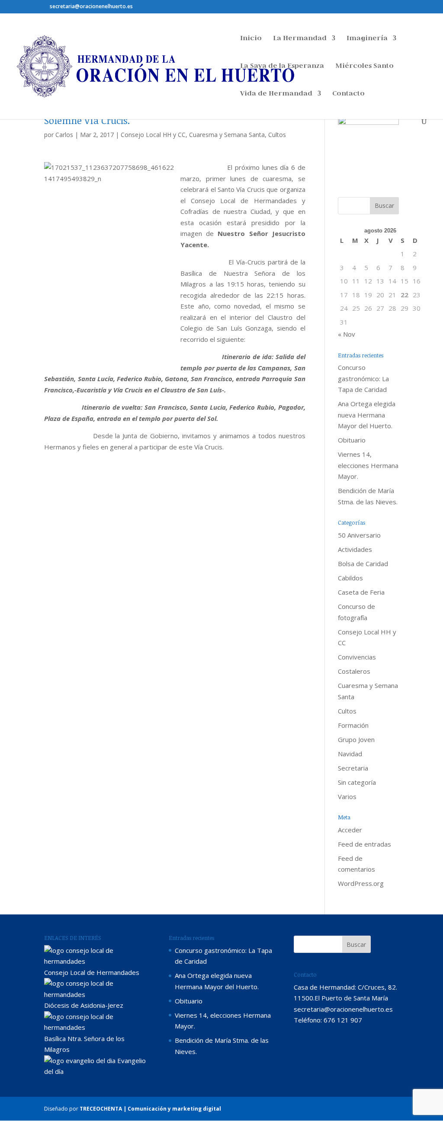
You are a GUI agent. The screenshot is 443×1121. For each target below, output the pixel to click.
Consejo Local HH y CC (153, 135)
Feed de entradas (364, 844)
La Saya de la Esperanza (282, 66)
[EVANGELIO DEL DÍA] (80, 1060)
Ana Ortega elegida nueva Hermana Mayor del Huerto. (366, 414)
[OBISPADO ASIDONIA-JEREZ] (96, 994)
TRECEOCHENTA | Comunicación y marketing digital (150, 1108)
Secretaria (353, 768)
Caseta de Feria (361, 592)
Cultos (277, 135)
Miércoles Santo (364, 66)
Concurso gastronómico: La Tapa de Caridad (363, 378)
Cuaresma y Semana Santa (227, 135)
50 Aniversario (359, 535)
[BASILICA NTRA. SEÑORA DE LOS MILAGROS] (96, 1027)
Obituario (352, 440)
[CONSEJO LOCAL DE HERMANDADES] (96, 961)
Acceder (350, 829)
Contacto (348, 94)
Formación (353, 725)
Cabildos (350, 577)
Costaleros (354, 671)
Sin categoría (357, 782)
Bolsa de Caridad (363, 563)
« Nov (346, 334)
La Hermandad (300, 38)
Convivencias (357, 657)
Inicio (251, 38)
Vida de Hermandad (276, 94)
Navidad (350, 753)
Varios (347, 796)
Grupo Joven (356, 739)
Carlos (64, 135)
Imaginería (367, 38)
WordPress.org (361, 883)
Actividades (355, 549)
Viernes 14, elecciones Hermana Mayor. (368, 465)
